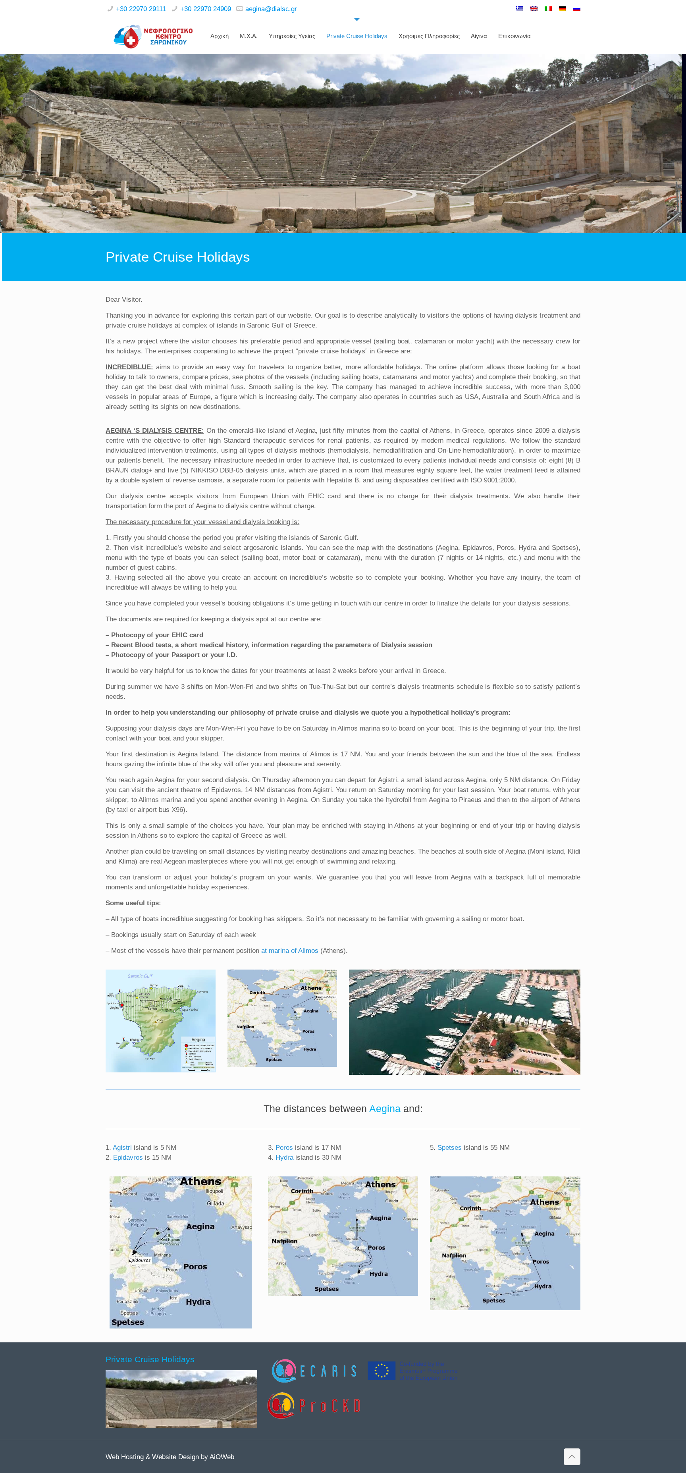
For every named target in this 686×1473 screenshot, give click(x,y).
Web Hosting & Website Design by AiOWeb (170, 1457)
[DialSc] (153, 36)
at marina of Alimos (289, 950)
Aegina (385, 1108)
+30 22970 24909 (205, 9)
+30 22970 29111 (141, 9)
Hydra (284, 1157)
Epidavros (128, 1157)
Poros (284, 1147)
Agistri (122, 1147)
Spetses (449, 1147)
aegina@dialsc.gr (271, 9)
